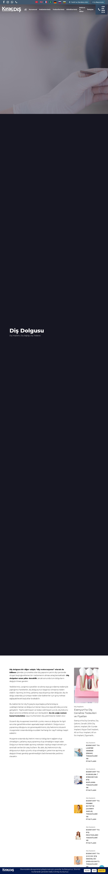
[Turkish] (36, 2)
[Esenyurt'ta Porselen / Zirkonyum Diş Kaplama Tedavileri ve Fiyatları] (86, 780)
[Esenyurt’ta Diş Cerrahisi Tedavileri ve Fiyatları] (86, 702)
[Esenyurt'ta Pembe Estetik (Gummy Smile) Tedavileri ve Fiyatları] (86, 809)
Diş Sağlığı (25, 336)
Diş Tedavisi (35, 336)
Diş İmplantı (14, 336)
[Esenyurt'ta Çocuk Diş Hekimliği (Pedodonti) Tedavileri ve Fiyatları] (86, 860)
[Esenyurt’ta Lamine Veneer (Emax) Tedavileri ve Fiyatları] (86, 752)
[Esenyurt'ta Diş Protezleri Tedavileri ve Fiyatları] (86, 835)
